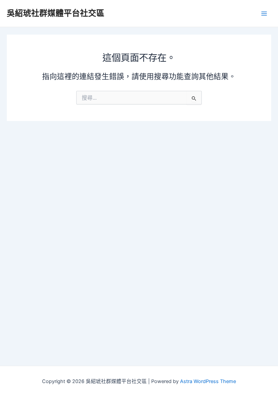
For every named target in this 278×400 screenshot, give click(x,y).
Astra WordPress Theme (208, 381)
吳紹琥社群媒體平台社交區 (55, 13)
